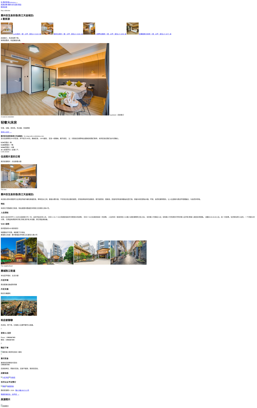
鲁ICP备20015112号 (22, 390)
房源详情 (4, 4)
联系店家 (4, 7)
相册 (9, 4)
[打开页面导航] (17, 2)
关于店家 (14, 4)
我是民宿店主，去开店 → (10, 394)
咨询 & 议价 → (6, 132)
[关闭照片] (1, 404)
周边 (19, 4)
